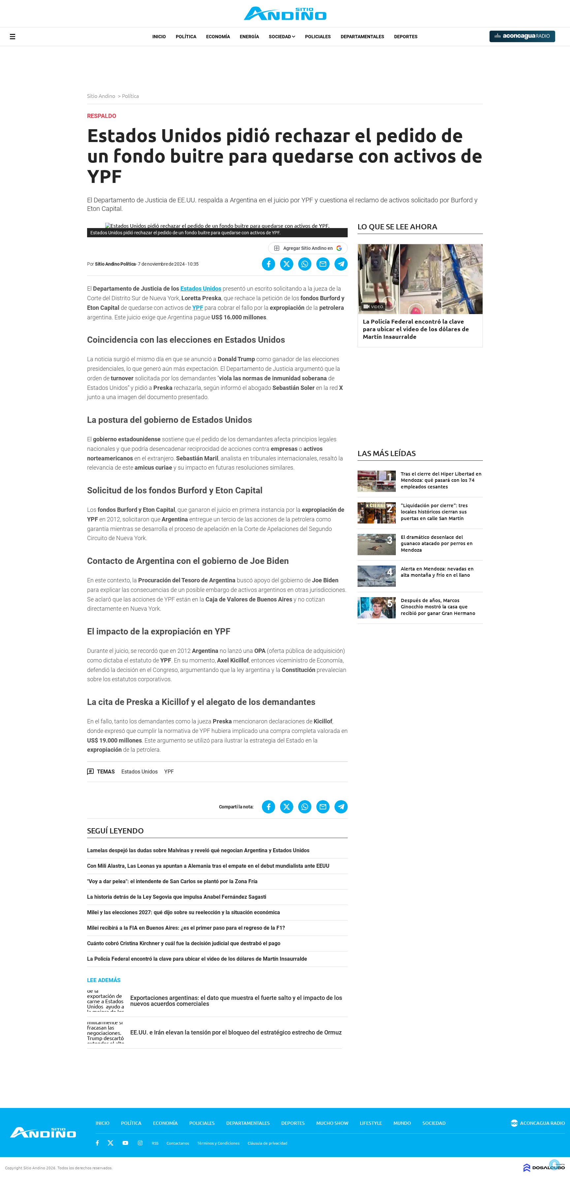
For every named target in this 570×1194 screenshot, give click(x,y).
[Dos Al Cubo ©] (544, 1169)
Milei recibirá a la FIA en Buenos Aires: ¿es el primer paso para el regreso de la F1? (186, 928)
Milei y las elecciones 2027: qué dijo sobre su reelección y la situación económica (183, 912)
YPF (197, 307)
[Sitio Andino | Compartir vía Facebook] (268, 264)
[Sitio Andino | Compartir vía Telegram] (341, 264)
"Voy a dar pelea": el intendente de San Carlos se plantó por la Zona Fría (172, 881)
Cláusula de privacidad (267, 1143)
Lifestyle (371, 1123)
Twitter (110, 1143)
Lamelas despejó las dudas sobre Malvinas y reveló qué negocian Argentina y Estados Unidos (198, 850)
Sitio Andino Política (115, 264)
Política (186, 36)
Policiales (318, 36)
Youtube (125, 1143)
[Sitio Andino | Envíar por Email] (323, 264)
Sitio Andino (101, 95)
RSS (155, 1143)
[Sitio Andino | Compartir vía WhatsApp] (304, 264)
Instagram (140, 1143)
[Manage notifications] (554, 1164)
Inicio (159, 36)
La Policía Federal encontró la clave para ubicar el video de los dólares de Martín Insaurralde (197, 959)
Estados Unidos (200, 288)
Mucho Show (332, 1123)
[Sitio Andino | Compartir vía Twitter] (286, 264)
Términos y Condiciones (218, 1143)
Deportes (406, 36)
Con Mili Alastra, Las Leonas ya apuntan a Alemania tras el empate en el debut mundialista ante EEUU (208, 866)
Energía (249, 36)
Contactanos (178, 1143)
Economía (218, 36)
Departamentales (362, 36)
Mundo (402, 1123)
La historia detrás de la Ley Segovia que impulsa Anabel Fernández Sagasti (176, 897)
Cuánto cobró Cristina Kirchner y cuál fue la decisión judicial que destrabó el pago (183, 943)
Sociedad (280, 36)
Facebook (97, 1143)
